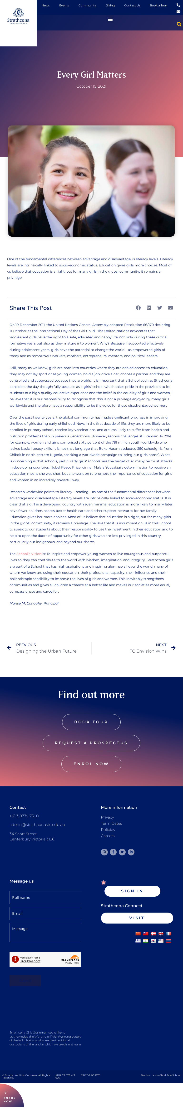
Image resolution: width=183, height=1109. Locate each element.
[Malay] (161, 941)
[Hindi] (145, 941)
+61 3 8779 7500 (24, 816)
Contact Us (132, 5)
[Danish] (153, 933)
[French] (168, 933)
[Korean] (153, 941)
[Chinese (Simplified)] (138, 933)
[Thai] (168, 941)
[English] (161, 933)
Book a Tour (158, 5)
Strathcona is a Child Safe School (160, 1075)
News (46, 5)
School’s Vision (28, 554)
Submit (25, 981)
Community (87, 5)
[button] (110, 19)
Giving (110, 5)
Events (64, 5)
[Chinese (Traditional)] (145, 933)
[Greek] (138, 941)
